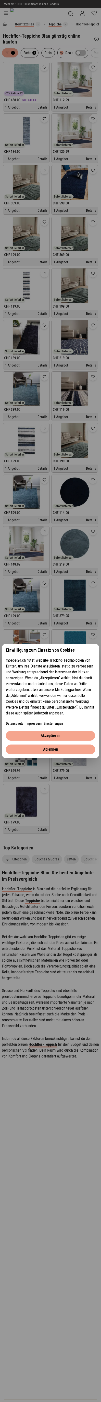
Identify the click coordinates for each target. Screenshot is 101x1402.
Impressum (33, 723)
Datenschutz (15, 723)
